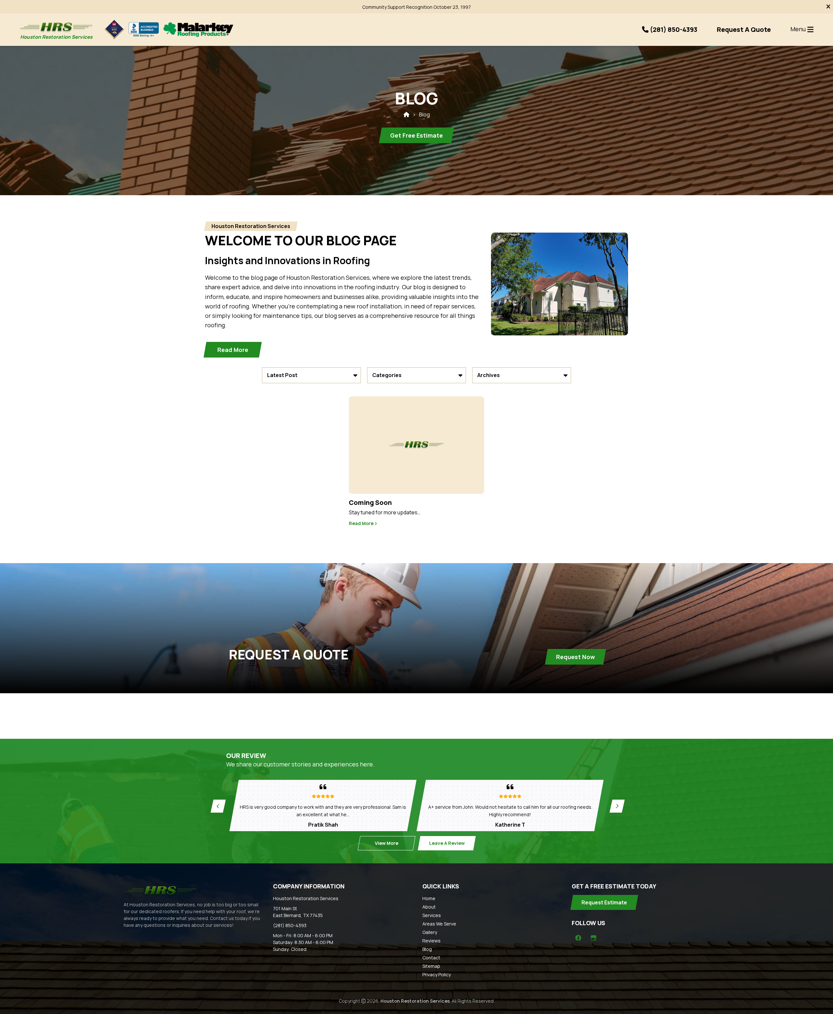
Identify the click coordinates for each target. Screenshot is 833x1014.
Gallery (429, 932)
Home (428, 898)
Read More (362, 523)
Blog (427, 949)
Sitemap (431, 966)
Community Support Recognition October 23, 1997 (416, 7)
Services (431, 915)
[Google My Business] (593, 937)
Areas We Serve (439, 924)
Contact (431, 957)
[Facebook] (578, 937)
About (429, 907)
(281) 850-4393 (290, 925)
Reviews (431, 941)
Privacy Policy (436, 974)
